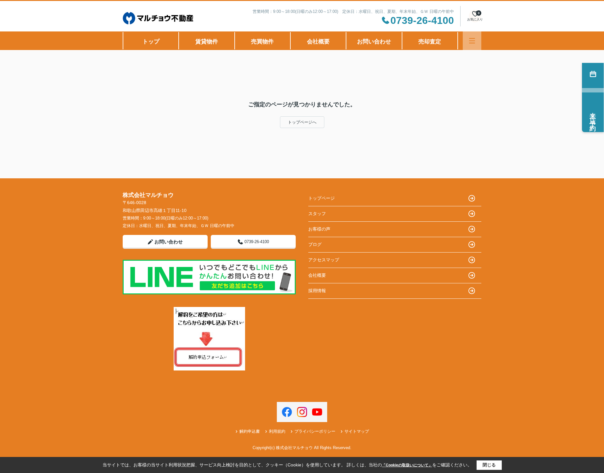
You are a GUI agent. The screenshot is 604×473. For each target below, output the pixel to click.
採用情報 (317, 290)
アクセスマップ (323, 259)
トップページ (321, 198)
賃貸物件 (206, 41)
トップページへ (302, 122)
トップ (151, 41)
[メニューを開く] (472, 41)
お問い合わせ (374, 41)
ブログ (315, 244)
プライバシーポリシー (314, 431)
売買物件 (262, 41)
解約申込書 (249, 431)
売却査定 (429, 41)
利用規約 (277, 431)
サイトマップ (356, 431)
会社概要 (318, 41)
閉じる (489, 464)
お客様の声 (319, 228)
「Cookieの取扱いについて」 (407, 465)
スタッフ (317, 213)
